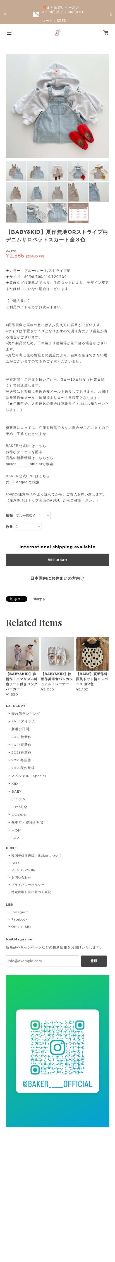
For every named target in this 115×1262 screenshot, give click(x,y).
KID (14, 783)
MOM (16, 830)
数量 (9, 527)
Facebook (19, 919)
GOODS (19, 815)
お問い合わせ (21, 877)
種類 (9, 516)
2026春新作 (21, 752)
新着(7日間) (21, 729)
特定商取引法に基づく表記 (31, 892)
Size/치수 (19, 807)
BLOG (16, 863)
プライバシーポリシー (28, 885)
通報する (39, 599)
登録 (93, 961)
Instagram (20, 912)
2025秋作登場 (23, 768)
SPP (15, 838)
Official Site (21, 927)
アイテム (18, 799)
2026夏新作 (21, 745)
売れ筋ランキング (25, 713)
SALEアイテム (23, 721)
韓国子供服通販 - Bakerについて (36, 856)
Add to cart (58, 560)
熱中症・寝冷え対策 (27, 822)
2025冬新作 (21, 760)
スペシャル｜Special (28, 776)
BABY (16, 791)
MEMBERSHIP (23, 870)
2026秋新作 (21, 737)
